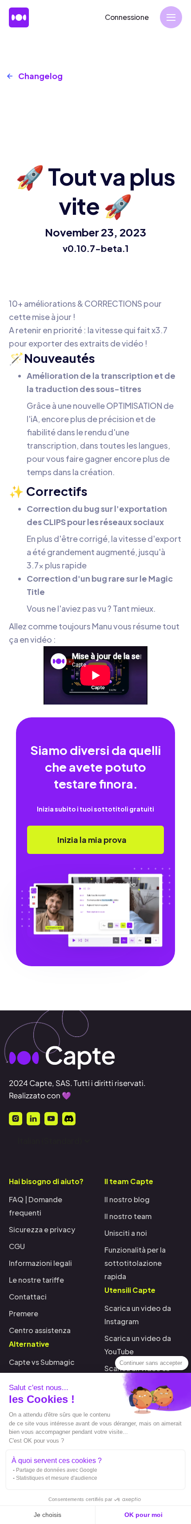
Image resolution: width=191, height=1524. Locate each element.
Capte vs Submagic (42, 1362)
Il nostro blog (127, 1199)
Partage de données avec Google (56, 1470)
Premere (23, 1313)
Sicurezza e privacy (42, 1229)
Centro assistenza (40, 1330)
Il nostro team (127, 1216)
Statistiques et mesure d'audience (56, 1478)
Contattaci (28, 1296)
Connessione (127, 17)
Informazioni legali (40, 1263)
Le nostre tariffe (36, 1279)
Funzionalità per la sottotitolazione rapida (135, 1263)
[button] (171, 17)
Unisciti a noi (125, 1233)
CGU (17, 1246)
